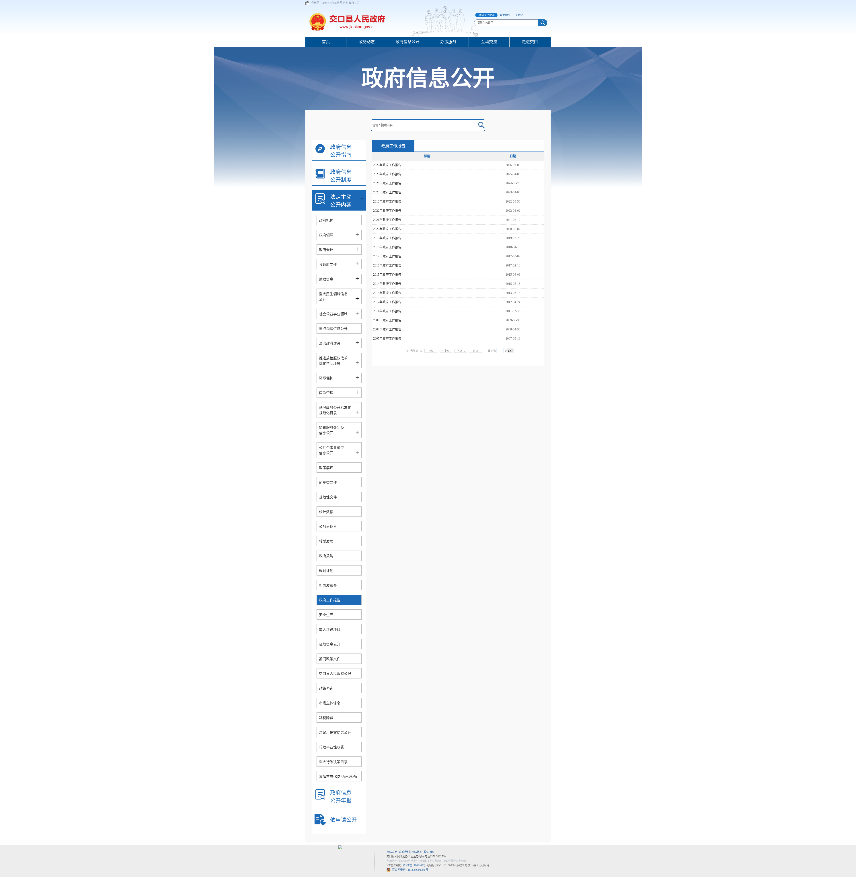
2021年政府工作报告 (387, 219)
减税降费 (326, 718)
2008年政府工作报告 (387, 329)
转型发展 (326, 541)
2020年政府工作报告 (387, 229)
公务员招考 (328, 527)
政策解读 (326, 468)
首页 (326, 42)
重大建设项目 (329, 629)
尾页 (475, 350)
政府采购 (326, 556)
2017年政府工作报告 (387, 256)
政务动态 (367, 42)
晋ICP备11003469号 (414, 865)
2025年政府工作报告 (387, 174)
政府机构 (326, 220)
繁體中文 (505, 15)
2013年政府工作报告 (387, 293)
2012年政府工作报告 (387, 302)
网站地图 (417, 852)
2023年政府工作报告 (387, 192)
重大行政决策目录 (333, 762)
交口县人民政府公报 (335, 674)
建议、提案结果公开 (335, 732)
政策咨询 (326, 688)
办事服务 (448, 42)
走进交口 (530, 42)
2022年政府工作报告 (387, 210)
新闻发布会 (328, 585)
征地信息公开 (329, 644)
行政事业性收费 (331, 747)
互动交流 (489, 42)
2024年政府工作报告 (387, 183)
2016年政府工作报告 (387, 265)
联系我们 (404, 852)
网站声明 (392, 852)
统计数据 (326, 512)
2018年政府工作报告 (387, 247)
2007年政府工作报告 (387, 338)
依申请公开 (343, 820)
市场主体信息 (329, 703)
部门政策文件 (329, 659)
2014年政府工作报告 (387, 283)
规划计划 (326, 571)
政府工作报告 (329, 600)
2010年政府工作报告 (387, 201)
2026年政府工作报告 (387, 165)
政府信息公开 (407, 42)
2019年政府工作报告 (387, 238)
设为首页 (429, 852)
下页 (459, 350)
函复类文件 (328, 482)
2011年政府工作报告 (387, 311)
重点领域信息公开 (333, 329)
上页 (447, 350)
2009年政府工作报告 (387, 320)
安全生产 (326, 615)
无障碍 (519, 15)
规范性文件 (328, 497)
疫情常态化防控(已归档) (338, 777)
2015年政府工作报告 (387, 274)
